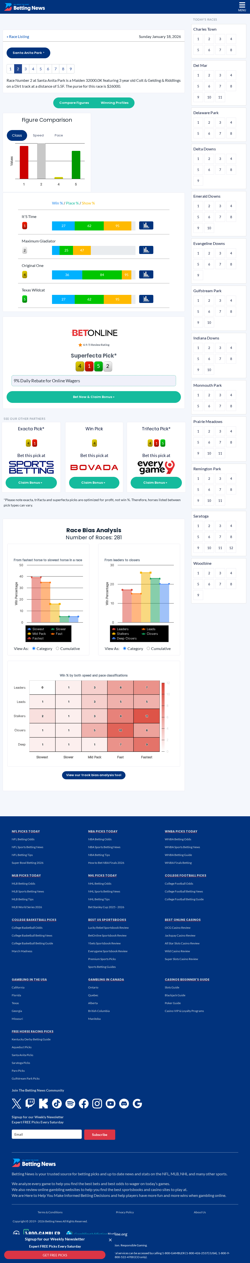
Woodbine (202, 563)
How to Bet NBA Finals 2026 (106, 863)
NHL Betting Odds (99, 883)
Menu (242, 10)
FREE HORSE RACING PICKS (32, 1031)
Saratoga (200, 516)
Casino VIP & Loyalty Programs (184, 1011)
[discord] (124, 1103)
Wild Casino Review (177, 951)
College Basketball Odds (27, 927)
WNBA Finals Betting (178, 863)
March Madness (22, 951)
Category (44, 648)
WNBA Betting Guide (178, 855)
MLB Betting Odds (23, 883)
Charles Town (205, 29)
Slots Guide (172, 987)
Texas (15, 1003)
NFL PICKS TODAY (26, 831)
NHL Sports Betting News (104, 891)
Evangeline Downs (209, 243)
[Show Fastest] (36, 638)
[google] (137, 1103)
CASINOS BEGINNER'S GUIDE (187, 979)
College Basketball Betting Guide (32, 943)
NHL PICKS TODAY (102, 875)
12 (231, 548)
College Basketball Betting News (32, 935)
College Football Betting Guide (184, 899)
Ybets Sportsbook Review (104, 943)
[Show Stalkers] (120, 634)
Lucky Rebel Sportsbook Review (108, 927)
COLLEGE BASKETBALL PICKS (34, 920)
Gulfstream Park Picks (26, 1078)
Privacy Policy (125, 1212)
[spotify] (70, 1103)
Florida (16, 995)
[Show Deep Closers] (124, 638)
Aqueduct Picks (21, 1047)
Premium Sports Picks (102, 959)
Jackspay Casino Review (180, 935)
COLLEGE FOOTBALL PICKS (185, 875)
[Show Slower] (58, 629)
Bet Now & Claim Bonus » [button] (94, 397)
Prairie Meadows (207, 421)
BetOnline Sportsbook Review (107, 935)
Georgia (17, 1011)
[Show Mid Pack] (37, 634)
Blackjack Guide (175, 995)
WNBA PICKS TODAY (181, 831)
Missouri (17, 1019)
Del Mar (200, 65)
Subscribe (99, 1134)
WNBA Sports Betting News (182, 847)
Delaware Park (206, 112)
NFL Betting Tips (22, 855)
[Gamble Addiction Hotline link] (96, 1234)
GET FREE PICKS (55, 1255)
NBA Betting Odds (100, 839)
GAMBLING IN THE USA (29, 979)
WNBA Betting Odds (178, 839)
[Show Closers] (150, 634)
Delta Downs (204, 148)
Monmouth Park (207, 385)
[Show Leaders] (120, 629)
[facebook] (84, 1103)
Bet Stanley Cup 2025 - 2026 (106, 907)
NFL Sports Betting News (27, 847)
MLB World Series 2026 (27, 907)
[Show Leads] (149, 629)
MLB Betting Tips (22, 899)
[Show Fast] (56, 634)
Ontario (93, 987)
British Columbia (99, 1011)
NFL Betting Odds (23, 839)
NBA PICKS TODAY (102, 831)
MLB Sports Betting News (28, 891)
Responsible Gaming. (134, 1245)
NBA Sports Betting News (104, 847)
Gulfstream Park (207, 290)
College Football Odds (179, 883)
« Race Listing (18, 36)
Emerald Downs (206, 196)
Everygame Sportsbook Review (107, 951)
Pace (59, 135)
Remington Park (207, 468)
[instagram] (97, 1103)
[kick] (43, 1103)
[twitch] (30, 1103)
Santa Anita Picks (22, 1055)
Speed (38, 135)
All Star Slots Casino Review (182, 943)
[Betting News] (24, 7)
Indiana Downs (206, 338)
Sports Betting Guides (102, 967)
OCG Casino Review (177, 927)
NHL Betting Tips (99, 899)
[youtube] (110, 1103)
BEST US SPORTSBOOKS (107, 920)
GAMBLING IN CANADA (106, 979)
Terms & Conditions (50, 1212)
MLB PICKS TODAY (26, 875)
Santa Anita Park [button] (28, 52)
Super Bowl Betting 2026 (27, 863)
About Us (200, 1212)
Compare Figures (74, 102)
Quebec (93, 995)
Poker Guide (173, 1003)
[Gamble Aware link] (36, 1233)
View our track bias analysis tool (93, 775)
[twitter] (16, 1103)
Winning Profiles (114, 102)
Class (17, 135)
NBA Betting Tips (99, 855)
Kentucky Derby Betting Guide (31, 1039)
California (18, 987)
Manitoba (94, 1019)
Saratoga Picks (21, 1063)
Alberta (93, 1003)
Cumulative (70, 648)
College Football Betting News (184, 891)
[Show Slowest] (36, 629)
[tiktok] (57, 1103)
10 (209, 97)
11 (220, 97)
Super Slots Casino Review (181, 959)
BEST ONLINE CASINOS (183, 920)
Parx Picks (18, 1070)
